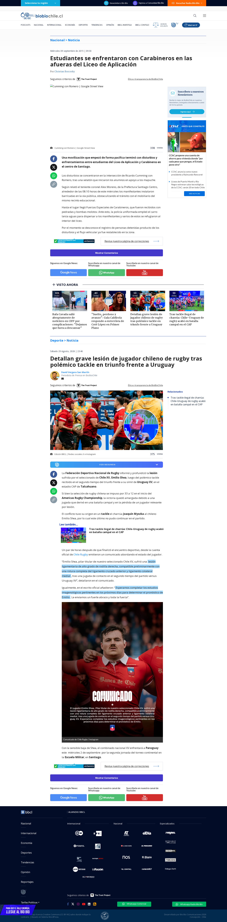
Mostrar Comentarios (106, 253)
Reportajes (27, 882)
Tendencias (96, 25)
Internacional (54, 25)
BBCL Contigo (142, 25)
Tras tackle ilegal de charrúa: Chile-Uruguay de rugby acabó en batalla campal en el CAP (126, 530)
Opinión (110, 25)
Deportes (83, 25)
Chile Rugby (81, 554)
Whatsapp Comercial (136, 903)
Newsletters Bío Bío (119, 3)
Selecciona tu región (36, 3)
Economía (70, 25)
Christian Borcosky (64, 72)
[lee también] (74, 535)
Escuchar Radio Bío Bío (188, 3)
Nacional (38, 25)
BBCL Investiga (125, 25)
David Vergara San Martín (75, 372)
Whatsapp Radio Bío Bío (191, 904)
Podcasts (25, 25)
